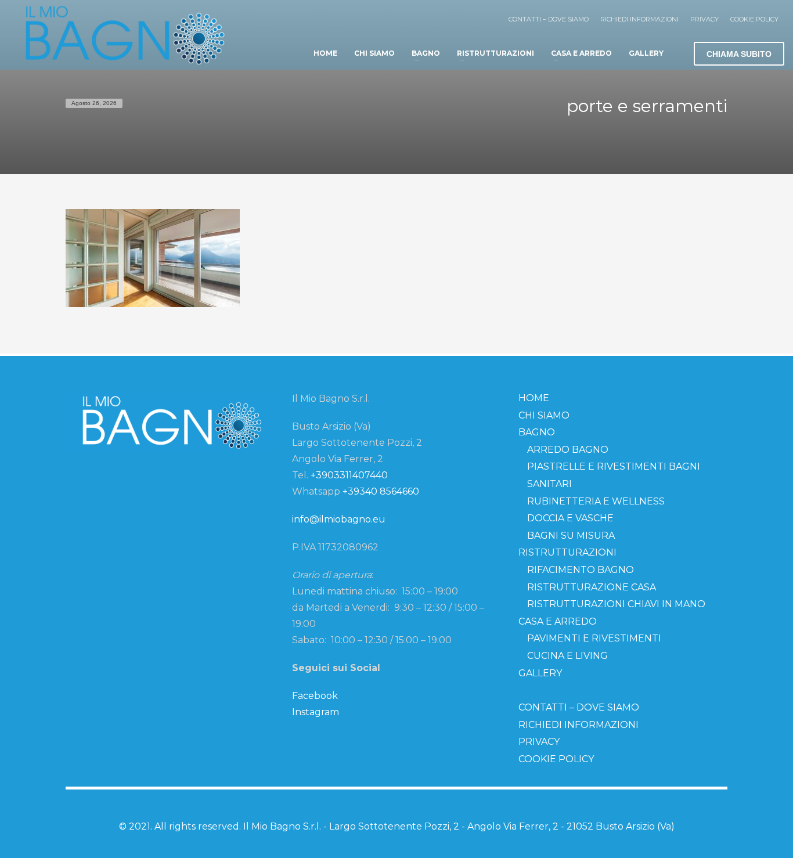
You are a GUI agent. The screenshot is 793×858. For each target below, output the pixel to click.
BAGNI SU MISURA (571, 535)
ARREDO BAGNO (567, 449)
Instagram (315, 712)
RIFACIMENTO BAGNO (580, 569)
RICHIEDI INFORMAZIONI (639, 19)
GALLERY (540, 673)
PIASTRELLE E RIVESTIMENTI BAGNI (613, 466)
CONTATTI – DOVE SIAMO (549, 19)
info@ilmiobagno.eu (338, 519)
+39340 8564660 (381, 491)
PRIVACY (704, 19)
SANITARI (549, 483)
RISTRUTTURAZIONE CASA (591, 587)
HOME (533, 397)
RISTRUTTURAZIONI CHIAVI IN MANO (616, 604)
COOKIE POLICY (754, 19)
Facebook (315, 695)
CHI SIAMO (543, 415)
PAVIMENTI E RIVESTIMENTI (594, 638)
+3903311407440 (349, 475)
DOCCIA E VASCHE (570, 518)
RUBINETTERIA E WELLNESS (596, 501)
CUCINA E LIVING (567, 655)
